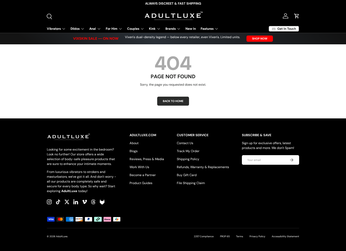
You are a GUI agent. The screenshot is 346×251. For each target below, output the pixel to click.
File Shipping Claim (191, 183)
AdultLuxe (61, 236)
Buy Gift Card (187, 175)
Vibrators (54, 29)
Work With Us (139, 167)
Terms (239, 236)
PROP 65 (225, 236)
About (134, 143)
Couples (133, 29)
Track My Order (188, 151)
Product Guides (141, 183)
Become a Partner (143, 175)
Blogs (134, 151)
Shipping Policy (188, 159)
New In (190, 29)
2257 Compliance (204, 236)
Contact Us (185, 143)
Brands (170, 29)
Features (207, 29)
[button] (296, 16)
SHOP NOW (259, 38)
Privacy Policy (257, 236)
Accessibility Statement (285, 236)
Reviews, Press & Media (147, 159)
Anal (92, 29)
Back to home (173, 101)
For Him (111, 29)
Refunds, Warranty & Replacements (203, 167)
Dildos (74, 29)
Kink (152, 29)
